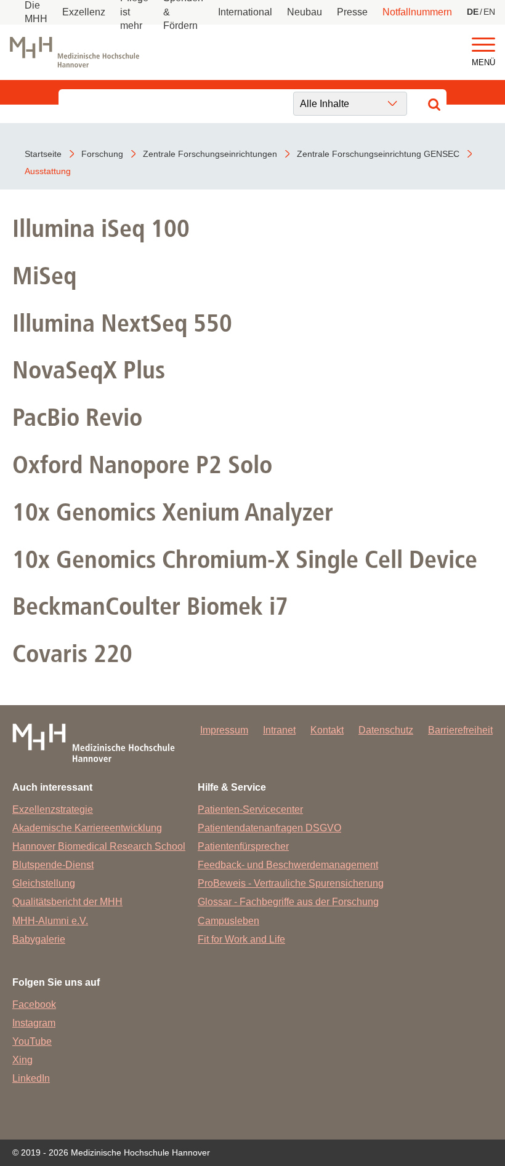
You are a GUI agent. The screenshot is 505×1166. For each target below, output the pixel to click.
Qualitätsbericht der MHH (67, 901)
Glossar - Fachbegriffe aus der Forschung (288, 901)
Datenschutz (385, 730)
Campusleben (228, 921)
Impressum (224, 730)
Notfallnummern (417, 12)
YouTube (32, 1041)
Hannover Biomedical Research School (98, 846)
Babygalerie (38, 939)
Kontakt (327, 730)
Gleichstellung (43, 883)
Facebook (34, 1004)
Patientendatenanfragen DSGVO (269, 828)
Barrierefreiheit (460, 730)
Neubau (304, 12)
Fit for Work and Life (241, 939)
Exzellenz (83, 12)
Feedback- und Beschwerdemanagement (288, 865)
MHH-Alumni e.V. (50, 921)
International (245, 12)
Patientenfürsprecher (243, 846)
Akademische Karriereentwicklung (87, 828)
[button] (483, 45)
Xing (22, 1060)
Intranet (279, 730)
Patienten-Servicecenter (250, 809)
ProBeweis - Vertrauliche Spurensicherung (291, 883)
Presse (352, 12)
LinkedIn (31, 1078)
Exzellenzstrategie (52, 809)
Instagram (33, 1023)
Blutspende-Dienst (53, 865)
